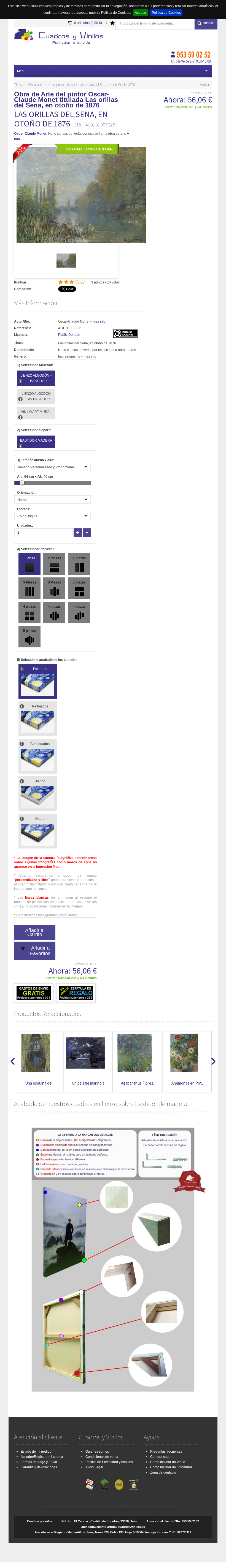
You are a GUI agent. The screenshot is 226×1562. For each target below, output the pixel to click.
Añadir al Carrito (35, 932)
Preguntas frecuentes (166, 1451)
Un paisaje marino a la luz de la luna (38, 1085)
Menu (21, 71)
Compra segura (162, 1457)
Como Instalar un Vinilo (167, 1462)
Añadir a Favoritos (40, 950)
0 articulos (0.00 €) (88, 23)
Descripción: (24, 350)
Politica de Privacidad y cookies (109, 1462)
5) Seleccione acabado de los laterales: (48, 660)
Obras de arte (38, 84)
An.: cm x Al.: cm (35, 477)
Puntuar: (21, 282)
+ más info (98, 321)
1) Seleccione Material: (35, 365)
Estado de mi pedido (36, 1451)
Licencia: (21, 335)
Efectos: (23, 509)
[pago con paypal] (119, 1483)
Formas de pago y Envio (39, 1462)
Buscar (208, 23)
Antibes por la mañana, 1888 (187, 1085)
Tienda (19, 84)
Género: (20, 356)
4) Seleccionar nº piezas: (36, 549)
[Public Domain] (125, 337)
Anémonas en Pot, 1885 (137, 1085)
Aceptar (140, 13)
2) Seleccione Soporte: (35, 430)
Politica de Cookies (166, 13)
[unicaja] (104, 1483)
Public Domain (69, 335)
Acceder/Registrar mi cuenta (42, 1457)
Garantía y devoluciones (39, 1467)
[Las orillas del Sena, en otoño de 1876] (66, 269)
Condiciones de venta (101, 1457)
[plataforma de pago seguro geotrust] (133, 1483)
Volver (204, 84)
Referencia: (23, 328)
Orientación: (26, 492)
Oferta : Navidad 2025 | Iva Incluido (188, 107)
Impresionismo (63, 84)
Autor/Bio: (22, 321)
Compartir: (22, 289)
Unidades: (25, 526)
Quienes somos (97, 1451)
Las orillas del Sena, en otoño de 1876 (107, 84)
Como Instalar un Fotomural (171, 1467)
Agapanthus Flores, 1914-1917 (88, 1085)
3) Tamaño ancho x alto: (35, 460)
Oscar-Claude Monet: (30, 134)
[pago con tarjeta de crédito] (89, 1483)
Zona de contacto (163, 1472)
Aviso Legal (94, 1467)
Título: (19, 343)
